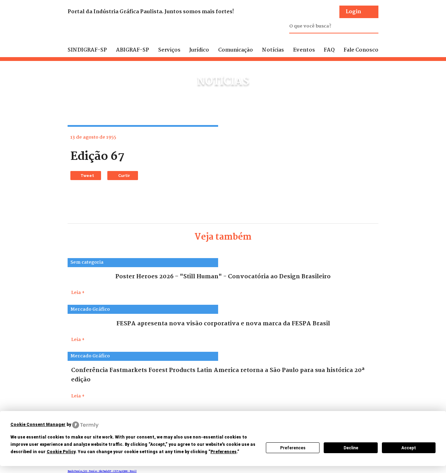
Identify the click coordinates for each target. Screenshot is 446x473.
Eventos (304, 50)
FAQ (329, 50)
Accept (408, 447)
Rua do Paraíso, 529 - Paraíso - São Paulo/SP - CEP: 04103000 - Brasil (102, 471)
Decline (351, 447)
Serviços (169, 50)
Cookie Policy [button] (61, 451)
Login (353, 12)
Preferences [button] (223, 451)
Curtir (124, 175)
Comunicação (235, 50)
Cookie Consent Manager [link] (38, 424)
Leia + (78, 292)
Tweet (87, 175)
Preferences (293, 447)
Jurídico (199, 50)
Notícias (273, 50)
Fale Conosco (361, 50)
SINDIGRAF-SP (87, 50)
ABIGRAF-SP (132, 50)
